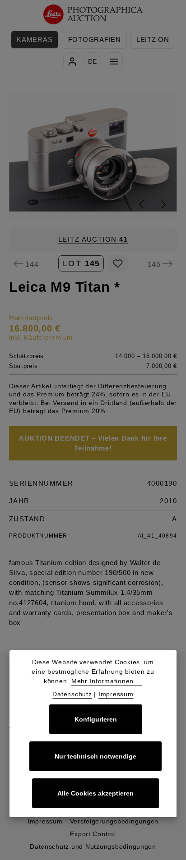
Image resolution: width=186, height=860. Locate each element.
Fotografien (94, 39)
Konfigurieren (95, 719)
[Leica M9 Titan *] (93, 155)
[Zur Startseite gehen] (93, 15)
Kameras (34, 39)
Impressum (45, 821)
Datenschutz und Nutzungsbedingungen (93, 846)
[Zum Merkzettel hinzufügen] (117, 263)
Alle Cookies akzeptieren (95, 793)
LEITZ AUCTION (93, 239)
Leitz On (152, 39)
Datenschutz (72, 694)
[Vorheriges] (142, 204)
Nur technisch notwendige (95, 756)
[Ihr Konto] (72, 61)
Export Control (93, 833)
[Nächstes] (162, 204)
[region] (93, 155)
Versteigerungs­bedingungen (114, 821)
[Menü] (114, 61)
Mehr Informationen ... (106, 681)
